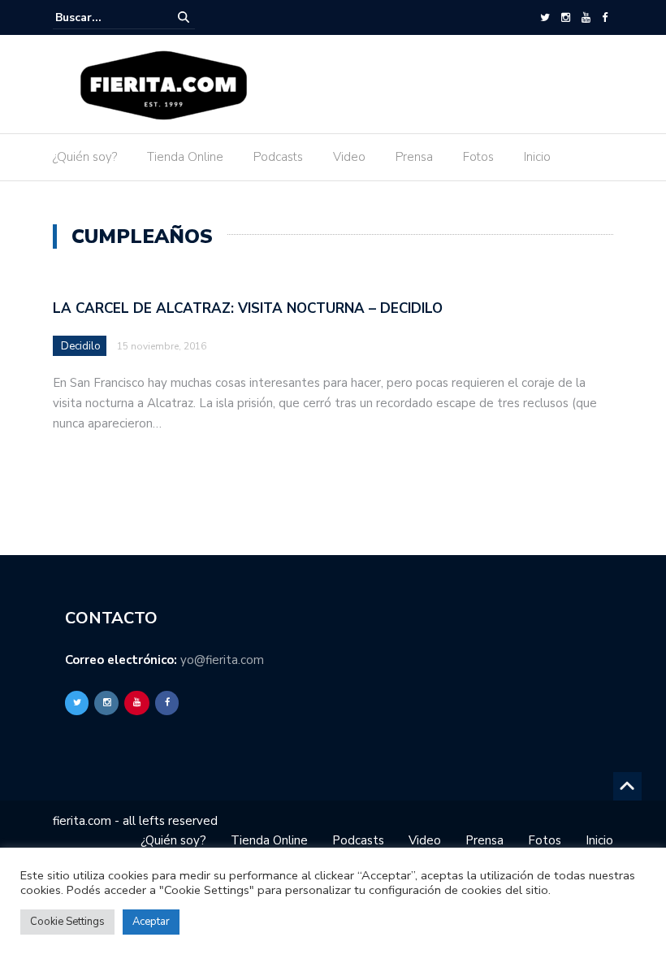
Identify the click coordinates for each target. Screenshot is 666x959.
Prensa (414, 157)
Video (349, 157)
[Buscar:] (105, 17)
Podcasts (278, 157)
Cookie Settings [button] (67, 921)
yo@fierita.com (222, 660)
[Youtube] (586, 18)
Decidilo (81, 346)
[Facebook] (604, 18)
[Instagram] (566, 18)
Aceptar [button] (151, 921)
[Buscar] (183, 17)
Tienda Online (185, 157)
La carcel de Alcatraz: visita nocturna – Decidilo (248, 308)
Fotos (478, 157)
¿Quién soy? (85, 157)
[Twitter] (545, 18)
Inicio (537, 157)
